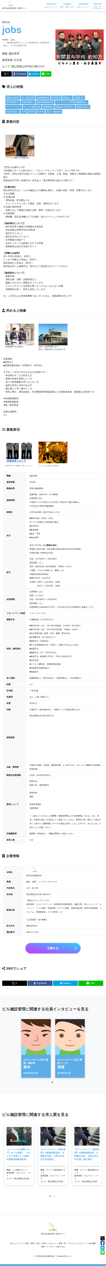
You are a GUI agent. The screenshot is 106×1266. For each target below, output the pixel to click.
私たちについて (16, 1243)
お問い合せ (60, 1247)
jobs (13, 40)
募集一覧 (62, 1243)
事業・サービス (47, 1247)
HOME (5, 40)
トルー (69, 1256)
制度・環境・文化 (32, 1243)
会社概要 (92, 1243)
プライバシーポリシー (77, 1243)
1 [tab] (53, 1083)
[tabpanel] (36, 1048)
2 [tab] (55, 1196)
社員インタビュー (49, 1243)
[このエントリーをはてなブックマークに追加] (102, 1247)
